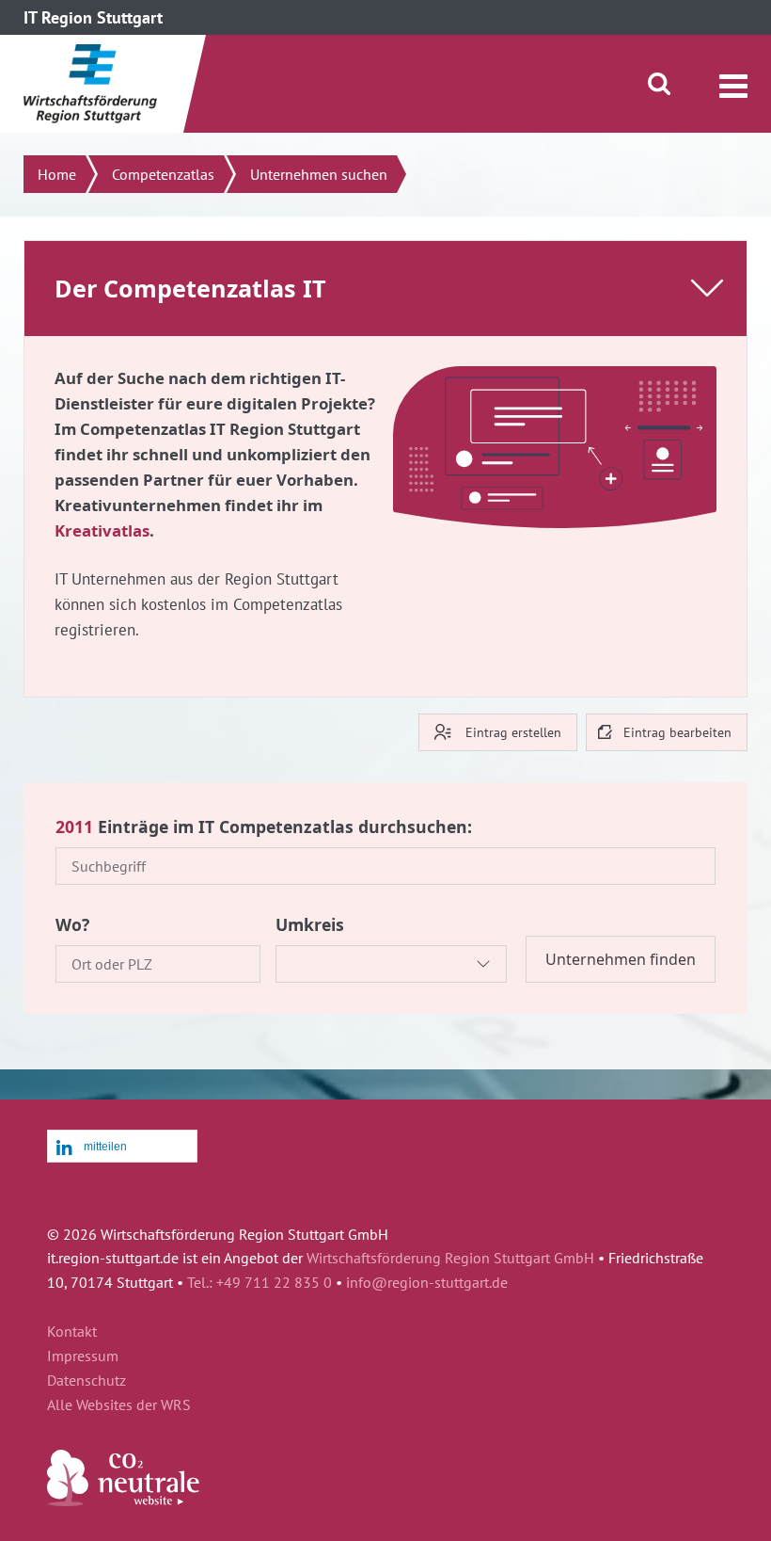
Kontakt (72, 1332)
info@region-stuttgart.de (427, 1282)
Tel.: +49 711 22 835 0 (259, 1282)
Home (57, 174)
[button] (122, 1147)
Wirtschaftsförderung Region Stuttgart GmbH (450, 1257)
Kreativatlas (102, 530)
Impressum (82, 1356)
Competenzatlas (163, 174)
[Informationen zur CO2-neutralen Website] (123, 1500)
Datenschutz (86, 1380)
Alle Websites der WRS (119, 1405)
